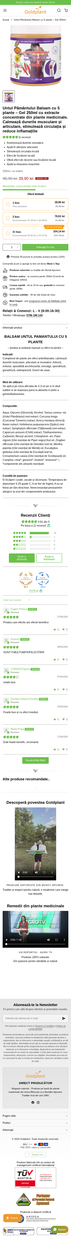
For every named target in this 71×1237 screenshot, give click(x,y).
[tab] (8, 96)
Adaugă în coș (45, 247)
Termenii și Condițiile (44, 1026)
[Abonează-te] (64, 1018)
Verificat (33, 590)
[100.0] (42, 578)
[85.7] (26, 578)
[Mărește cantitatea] (17, 247)
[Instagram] (38, 1102)
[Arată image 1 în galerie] (9, 96)
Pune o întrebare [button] (49, 558)
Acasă (6, 19)
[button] (4, 10)
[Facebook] (33, 1102)
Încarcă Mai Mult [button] (35, 760)
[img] (10, 617)
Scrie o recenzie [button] (22, 558)
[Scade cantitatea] (6, 247)
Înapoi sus (37, 1154)
